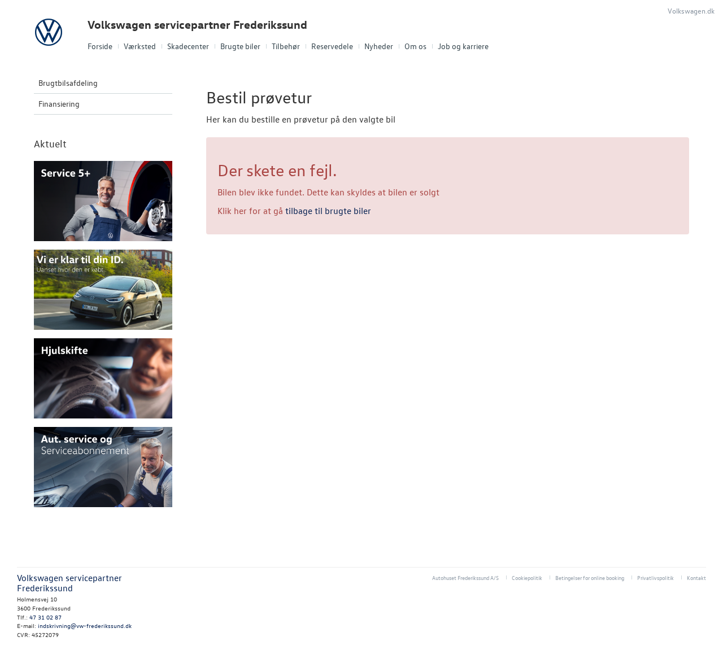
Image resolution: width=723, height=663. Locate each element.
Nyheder (378, 46)
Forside (100, 46)
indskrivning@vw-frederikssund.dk (85, 625)
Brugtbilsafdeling (68, 82)
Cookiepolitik (527, 577)
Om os (415, 46)
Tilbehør (286, 46)
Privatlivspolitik (655, 577)
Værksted (140, 46)
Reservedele (332, 46)
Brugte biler (240, 46)
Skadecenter (188, 46)
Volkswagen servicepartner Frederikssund (197, 24)
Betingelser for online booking (589, 577)
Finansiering (59, 103)
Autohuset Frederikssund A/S (465, 577)
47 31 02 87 (45, 617)
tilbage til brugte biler (328, 210)
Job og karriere (463, 46)
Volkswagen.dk (691, 10)
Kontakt (696, 577)
